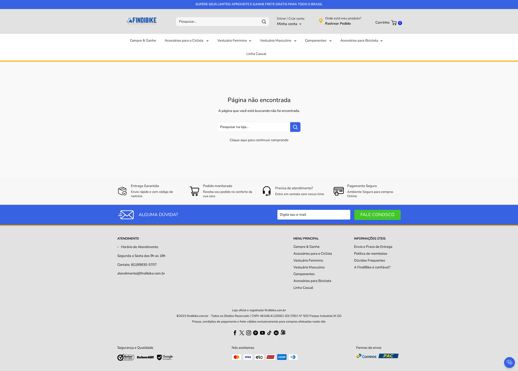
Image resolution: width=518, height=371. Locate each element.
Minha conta (287, 23)
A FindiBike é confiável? (372, 267)
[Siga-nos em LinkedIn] (276, 332)
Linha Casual (256, 53)
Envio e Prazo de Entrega (373, 246)
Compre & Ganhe (143, 40)
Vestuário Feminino (232, 40)
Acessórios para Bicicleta (359, 40)
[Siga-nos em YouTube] (262, 332)
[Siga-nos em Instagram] (248, 332)
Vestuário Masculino (276, 40)
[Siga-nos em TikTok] (269, 332)
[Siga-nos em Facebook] (234, 332)
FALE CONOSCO (377, 215)
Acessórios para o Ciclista (184, 40)
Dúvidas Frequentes (369, 260)
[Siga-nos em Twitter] (241, 332)
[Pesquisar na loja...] (295, 127)
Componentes (316, 40)
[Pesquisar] (264, 21)
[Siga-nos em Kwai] (283, 333)
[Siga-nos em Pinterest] (255, 332)
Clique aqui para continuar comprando (259, 140)
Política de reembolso (370, 253)
